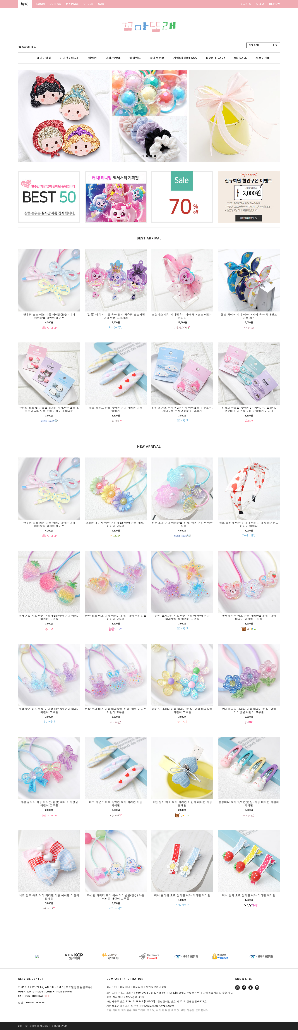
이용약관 (138, 987)
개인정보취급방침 (156, 987)
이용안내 (125, 987)
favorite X (29, 47)
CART (102, 3)
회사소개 (111, 987)
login (40, 3)
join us (55, 3)
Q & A (260, 3)
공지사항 (246, 3)
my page (72, 3)
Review (274, 3)
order (88, 3)
